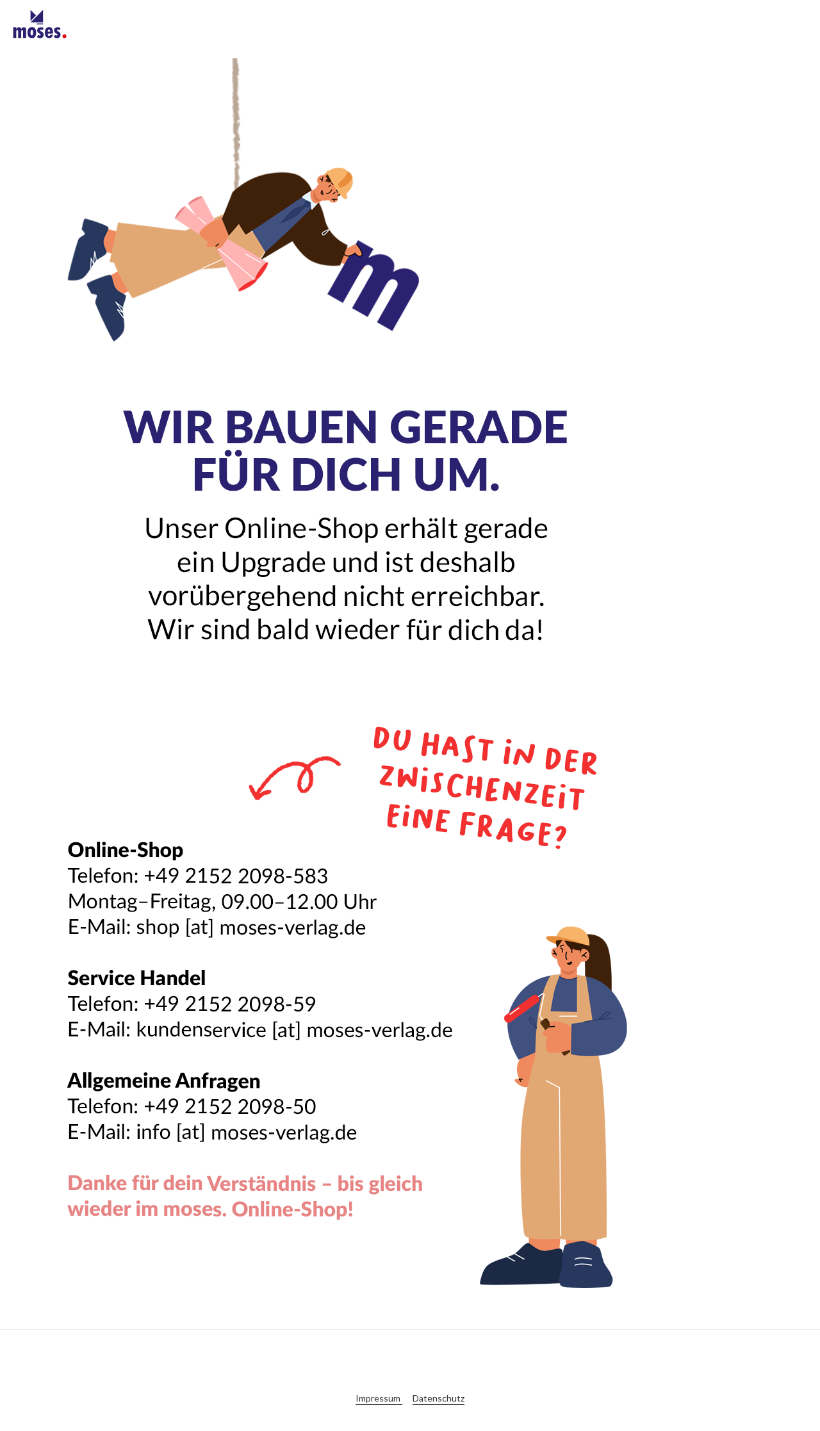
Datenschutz (438, 1398)
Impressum (379, 1398)
